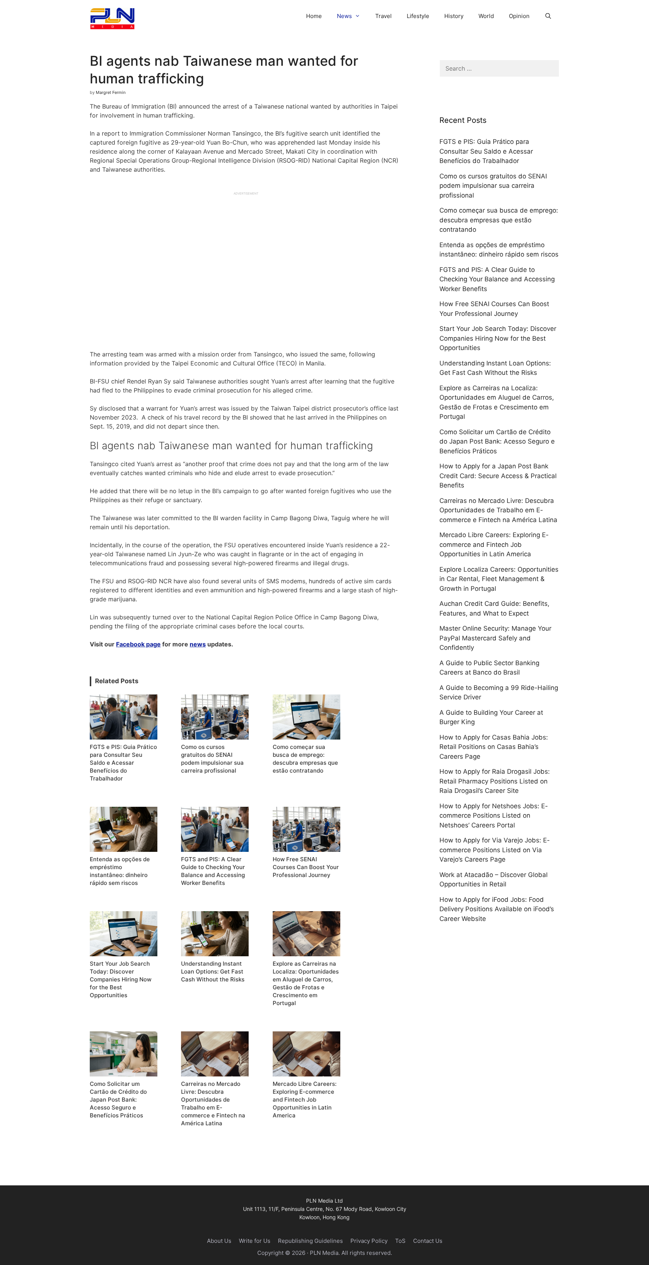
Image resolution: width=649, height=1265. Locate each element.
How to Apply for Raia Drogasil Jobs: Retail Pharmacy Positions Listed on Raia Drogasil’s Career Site (494, 781)
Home (314, 16)
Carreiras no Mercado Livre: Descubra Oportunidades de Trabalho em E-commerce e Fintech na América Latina (498, 510)
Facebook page (138, 644)
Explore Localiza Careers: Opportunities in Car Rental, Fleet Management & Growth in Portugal (498, 579)
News (344, 16)
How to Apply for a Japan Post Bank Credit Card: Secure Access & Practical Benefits (498, 475)
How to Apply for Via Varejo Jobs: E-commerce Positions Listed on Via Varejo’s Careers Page (494, 849)
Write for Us (254, 1240)
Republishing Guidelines (310, 1240)
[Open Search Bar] (548, 16)
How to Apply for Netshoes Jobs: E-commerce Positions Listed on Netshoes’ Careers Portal (493, 815)
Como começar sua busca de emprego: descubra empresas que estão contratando (498, 220)
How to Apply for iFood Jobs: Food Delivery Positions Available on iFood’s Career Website (496, 909)
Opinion (519, 16)
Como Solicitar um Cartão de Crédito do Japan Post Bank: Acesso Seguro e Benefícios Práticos (497, 441)
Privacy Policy (369, 1240)
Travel (383, 16)
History (453, 16)
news (198, 644)
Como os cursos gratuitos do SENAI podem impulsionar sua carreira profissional (493, 185)
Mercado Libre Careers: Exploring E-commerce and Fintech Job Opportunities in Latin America (494, 544)
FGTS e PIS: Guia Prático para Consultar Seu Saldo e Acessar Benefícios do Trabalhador (486, 151)
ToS (400, 1240)
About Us (219, 1240)
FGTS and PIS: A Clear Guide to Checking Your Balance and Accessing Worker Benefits (497, 279)
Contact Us (427, 1240)
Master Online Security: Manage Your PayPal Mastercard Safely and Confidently (495, 638)
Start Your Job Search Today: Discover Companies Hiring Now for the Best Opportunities (497, 338)
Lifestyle (418, 16)
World (486, 16)
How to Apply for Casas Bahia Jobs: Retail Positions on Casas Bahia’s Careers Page (493, 747)
